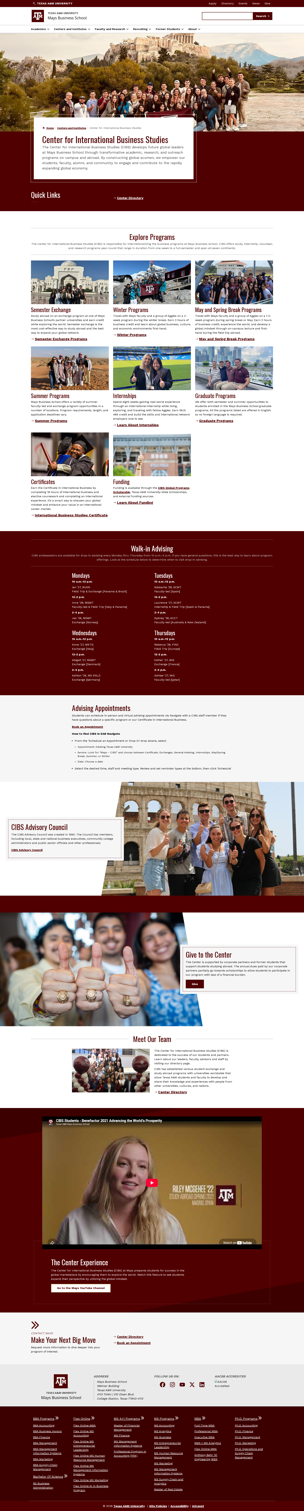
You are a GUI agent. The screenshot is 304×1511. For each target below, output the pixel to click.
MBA (197, 1418)
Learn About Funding (135, 502)
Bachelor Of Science (48, 1476)
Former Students (168, 29)
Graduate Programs (216, 421)
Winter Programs (131, 335)
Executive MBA (204, 1437)
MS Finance (122, 1435)
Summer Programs (51, 421)
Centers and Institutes (70, 29)
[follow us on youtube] (182, 1385)
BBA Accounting (44, 1425)
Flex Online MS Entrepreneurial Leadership (84, 1446)
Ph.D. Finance (244, 1431)
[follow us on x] (192, 1385)
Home (50, 128)
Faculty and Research (110, 29)
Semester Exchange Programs (61, 339)
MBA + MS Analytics (207, 1443)
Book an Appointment (87, 726)
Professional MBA (206, 1431)
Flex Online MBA (84, 1425)
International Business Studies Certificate (71, 515)
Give (267, 3)
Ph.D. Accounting (246, 1425)
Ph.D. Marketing (245, 1443)
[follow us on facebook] (162, 1385)
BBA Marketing (43, 1459)
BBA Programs (43, 1418)
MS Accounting (164, 1425)
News (256, 3)
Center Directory (130, 198)
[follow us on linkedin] (202, 1385)
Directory (227, 3)
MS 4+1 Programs (127, 1418)
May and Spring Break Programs (227, 339)
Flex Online (81, 1418)
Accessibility (179, 1506)
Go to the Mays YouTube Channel (81, 1288)
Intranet (198, 1506)
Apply (212, 3)
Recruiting (140, 29)
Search (261, 16)
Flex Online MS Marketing (90, 1480)
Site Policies (158, 1506)
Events (243, 3)
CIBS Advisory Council (27, 850)
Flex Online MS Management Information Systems (90, 1470)
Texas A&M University (54, 3)
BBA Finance (41, 1437)
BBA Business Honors (47, 1431)
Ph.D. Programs (246, 1418)
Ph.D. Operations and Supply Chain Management (249, 1453)
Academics (38, 29)
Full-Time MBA (204, 1425)
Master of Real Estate (168, 1489)
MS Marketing (163, 1463)
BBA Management (45, 1443)
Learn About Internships (138, 425)
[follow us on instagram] (172, 1385)
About (192, 29)
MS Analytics (162, 1431)
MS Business (162, 1437)
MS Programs (164, 1418)
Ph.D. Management (247, 1437)
